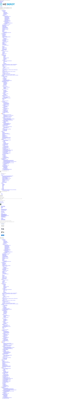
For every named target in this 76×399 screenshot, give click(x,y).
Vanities (3, 314)
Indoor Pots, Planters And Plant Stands (8, 60)
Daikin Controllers (4, 269)
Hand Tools (3, 360)
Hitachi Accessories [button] (4, 44)
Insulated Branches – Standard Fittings (8, 169)
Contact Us (2, 218)
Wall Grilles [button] (3, 141)
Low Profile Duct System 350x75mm (7, 119)
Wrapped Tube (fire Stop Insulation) (7, 114)
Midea (3, 188)
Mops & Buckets (5, 299)
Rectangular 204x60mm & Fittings (7, 118)
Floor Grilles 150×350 (6, 146)
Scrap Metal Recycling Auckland (5, 190)
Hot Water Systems (3, 158)
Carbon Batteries (5, 106)
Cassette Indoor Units (7, 17)
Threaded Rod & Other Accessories (7, 123)
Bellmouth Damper (6, 167)
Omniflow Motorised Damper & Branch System (9, 160)
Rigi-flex (3, 354)
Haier (3, 186)
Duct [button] (2, 113)
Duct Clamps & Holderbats (6, 351)
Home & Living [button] (3, 54)
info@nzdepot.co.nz (2, 202)
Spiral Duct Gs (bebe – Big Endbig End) (8, 116)
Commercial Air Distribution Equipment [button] (6, 150)
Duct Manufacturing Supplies (5, 353)
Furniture (2, 304)
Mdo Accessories (5, 152)
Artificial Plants (5, 61)
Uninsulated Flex (5, 358)
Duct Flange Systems (4, 359)
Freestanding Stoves (4, 53)
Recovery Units (4, 138)
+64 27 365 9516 (1, 201)
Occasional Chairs (5, 305)
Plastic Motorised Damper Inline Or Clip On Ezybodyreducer (10, 161)
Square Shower (5, 85)
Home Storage (5, 78)
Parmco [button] (2, 50)
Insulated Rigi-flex (6, 356)
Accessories (3, 321)
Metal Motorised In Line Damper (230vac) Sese (9, 389)
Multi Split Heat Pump (6, 13)
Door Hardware (5, 323)
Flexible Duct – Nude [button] (4, 129)
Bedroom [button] (3, 66)
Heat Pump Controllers (6, 41)
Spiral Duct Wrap (5, 344)
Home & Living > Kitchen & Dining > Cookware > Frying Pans (9, 293)
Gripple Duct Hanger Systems (7, 124)
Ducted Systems (5, 241)
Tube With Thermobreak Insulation (7, 345)
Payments (2, 207)
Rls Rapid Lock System (4, 135)
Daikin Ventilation (5, 252)
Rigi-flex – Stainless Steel (6, 127)
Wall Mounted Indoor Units (8, 16)
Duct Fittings (3, 387)
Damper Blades (5, 396)
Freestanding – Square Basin (7, 315)
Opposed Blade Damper (6, 143)
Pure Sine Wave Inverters (6, 108)
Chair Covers (5, 63)
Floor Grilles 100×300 (6, 374)
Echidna (4, 369)
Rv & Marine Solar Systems (6, 332)
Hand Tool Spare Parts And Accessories (6, 137)
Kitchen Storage (5, 287)
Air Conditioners (3, 239)
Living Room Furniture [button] (4, 76)
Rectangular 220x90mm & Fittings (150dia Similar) (9, 347)
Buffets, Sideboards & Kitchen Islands (8, 80)
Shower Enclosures (4, 310)
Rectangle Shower (5, 83)
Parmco (2, 279)
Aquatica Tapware (4, 98)
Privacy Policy (2, 211)
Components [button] (3, 33)
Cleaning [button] (3, 70)
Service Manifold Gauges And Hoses (6, 362)
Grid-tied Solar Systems (6, 104)
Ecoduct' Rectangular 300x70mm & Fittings (8, 348)
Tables (4, 77)
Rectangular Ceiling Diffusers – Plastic (6, 380)
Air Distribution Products (5, 27)
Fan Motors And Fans (4, 42)
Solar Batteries (3, 333)
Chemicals (3, 43)
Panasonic (3, 184)
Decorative (3, 324)
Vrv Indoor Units (6, 19)
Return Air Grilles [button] (4, 148)
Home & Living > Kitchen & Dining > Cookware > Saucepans (8, 71)
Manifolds (3, 132)
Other (4, 302)
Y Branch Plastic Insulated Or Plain (6, 390)
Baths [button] (3, 100)
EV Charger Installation (4, 177)
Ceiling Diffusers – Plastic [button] (5, 149)
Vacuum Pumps (4, 363)
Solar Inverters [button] (3, 107)
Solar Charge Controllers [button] (5, 111)
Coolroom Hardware (4, 47)
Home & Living (3, 283)
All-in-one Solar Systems (6, 103)
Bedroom (3, 295)
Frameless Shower (5, 82)
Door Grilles (5, 155)
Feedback (1, 2)
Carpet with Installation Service (5, 180)
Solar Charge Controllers (5, 340)
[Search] (0, 171)
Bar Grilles (5, 371)
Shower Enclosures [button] (4, 81)
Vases (4, 290)
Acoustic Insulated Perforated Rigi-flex (8, 126)
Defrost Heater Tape (4, 49)
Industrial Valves (4, 263)
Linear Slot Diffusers (6, 151)
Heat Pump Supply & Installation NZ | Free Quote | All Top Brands (9, 189)
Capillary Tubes (4, 272)
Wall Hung (5, 87)
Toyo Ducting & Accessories (5, 28)
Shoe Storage (5, 79)
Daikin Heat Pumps (4, 182)
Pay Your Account (3, 212)
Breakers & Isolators (6, 110)
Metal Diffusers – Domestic (5, 385)
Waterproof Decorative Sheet (7, 96)
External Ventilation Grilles (5, 372)
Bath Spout (5, 92)
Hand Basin (5, 88)
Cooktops (3, 281)
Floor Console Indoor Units (8, 20)
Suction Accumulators (4, 48)
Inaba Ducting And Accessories (5, 25)
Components (3, 262)
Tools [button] (2, 131)
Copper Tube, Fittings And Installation (6, 265)
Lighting (3, 294)
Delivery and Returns (3, 206)
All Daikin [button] (3, 15)
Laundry (3, 297)
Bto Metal (5, 164)
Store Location (1, 1)
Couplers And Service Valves (5, 133)
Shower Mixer (5, 320)
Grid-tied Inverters (6, 109)
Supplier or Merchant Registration (6, 179)
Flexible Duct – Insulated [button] (5, 120)
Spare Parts (5, 94)
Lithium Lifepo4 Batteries (6, 105)
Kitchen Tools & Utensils (6, 286)
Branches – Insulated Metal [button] (5, 168)
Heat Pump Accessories (6, 39)
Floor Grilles (3, 373)
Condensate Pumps (4, 26)
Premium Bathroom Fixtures (4, 309)
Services (2, 213)
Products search (1, 191)
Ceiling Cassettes (5, 12)
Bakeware (5, 284)
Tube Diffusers (5, 156)
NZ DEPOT (1, 6)
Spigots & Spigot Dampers (5, 394)
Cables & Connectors (6, 339)
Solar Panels (3, 341)
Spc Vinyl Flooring (6, 97)
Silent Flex (5, 350)
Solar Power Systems (4, 330)
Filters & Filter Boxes (4, 165)
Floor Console (5, 14)
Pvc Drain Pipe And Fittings (5, 29)
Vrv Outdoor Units (7, 22)
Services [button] (2, 175)
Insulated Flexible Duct (6, 121)
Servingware (5, 58)
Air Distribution (4, 24)
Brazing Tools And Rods (4, 365)
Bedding (4, 67)
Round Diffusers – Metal (6, 386)
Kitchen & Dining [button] (4, 55)
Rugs (4, 62)
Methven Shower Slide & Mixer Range (6, 326)
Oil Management (4, 40)
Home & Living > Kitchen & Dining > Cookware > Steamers (8, 74)
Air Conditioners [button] (3, 10)
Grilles (2, 367)
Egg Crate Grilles (4, 154)
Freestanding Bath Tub (6, 329)
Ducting (3, 30)
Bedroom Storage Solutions (6, 296)
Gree (2, 187)
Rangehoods (3, 52)
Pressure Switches (5, 266)
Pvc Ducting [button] (3, 117)
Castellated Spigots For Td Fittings (7, 357)
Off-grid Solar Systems (6, 102)
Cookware (5, 56)
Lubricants (3, 46)
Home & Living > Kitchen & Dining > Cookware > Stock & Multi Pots (9, 64)
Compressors (3, 35)
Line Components (4, 34)
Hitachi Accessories (4, 273)
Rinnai (3, 185)
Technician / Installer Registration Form (6, 178)
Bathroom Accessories (6, 72)
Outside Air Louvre (6, 144)
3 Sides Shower (5, 311)
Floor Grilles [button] (3, 145)
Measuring (3, 134)
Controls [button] (3, 37)
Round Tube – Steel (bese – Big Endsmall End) (8, 115)
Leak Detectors (4, 136)
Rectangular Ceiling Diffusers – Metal (6, 381)
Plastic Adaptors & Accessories (5, 375)
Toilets (3, 327)
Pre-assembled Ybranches (6, 163)
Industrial (3, 275)
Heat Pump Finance (3, 216)
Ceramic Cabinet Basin (6, 317)
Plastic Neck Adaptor (6, 147)
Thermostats (5, 38)
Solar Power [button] (3, 101)
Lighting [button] (3, 65)
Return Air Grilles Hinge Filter (7, 377)
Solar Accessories (4, 338)
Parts (4, 51)
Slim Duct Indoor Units (7, 247)
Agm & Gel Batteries (6, 335)
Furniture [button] (2, 75)
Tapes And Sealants (6, 125)
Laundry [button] (3, 68)
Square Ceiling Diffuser (6, 153)
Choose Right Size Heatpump (4, 214)
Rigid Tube (3, 342)
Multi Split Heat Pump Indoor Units (7, 32)
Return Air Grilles (4, 376)
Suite (4, 99)
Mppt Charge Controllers (6, 112)
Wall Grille (5, 142)
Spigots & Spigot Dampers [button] (5, 166)
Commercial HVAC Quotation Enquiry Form (7, 176)
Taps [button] (2, 89)
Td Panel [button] (3, 128)
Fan (2, 45)
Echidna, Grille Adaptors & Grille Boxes (6, 368)
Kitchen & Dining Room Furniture (6, 308)
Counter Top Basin (5, 86)
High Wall (5, 11)
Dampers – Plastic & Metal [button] (5, 159)
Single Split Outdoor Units (7, 250)
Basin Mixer (5, 318)
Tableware (5, 59)
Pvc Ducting (3, 346)
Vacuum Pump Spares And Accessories (6, 366)
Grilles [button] (2, 139)
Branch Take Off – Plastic (6, 393)
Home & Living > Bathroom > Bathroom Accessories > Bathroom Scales (10, 69)
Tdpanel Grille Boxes (6, 140)
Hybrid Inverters (5, 336)
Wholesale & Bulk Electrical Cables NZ (5, 215)
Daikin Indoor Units (6, 244)
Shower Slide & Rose (6, 91)
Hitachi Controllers (4, 278)
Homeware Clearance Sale (5, 95)
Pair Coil (3, 31)
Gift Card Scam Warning (3, 210)
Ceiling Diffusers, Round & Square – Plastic (8, 378)
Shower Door (5, 84)
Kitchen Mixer (5, 90)
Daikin (3, 183)
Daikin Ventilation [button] (5, 23)
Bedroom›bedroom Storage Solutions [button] (6, 73)
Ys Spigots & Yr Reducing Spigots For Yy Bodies (9, 162)
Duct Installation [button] (4, 122)
